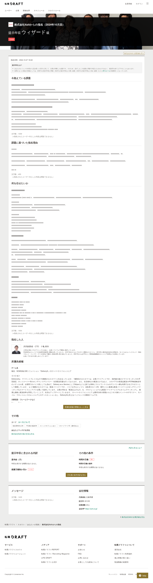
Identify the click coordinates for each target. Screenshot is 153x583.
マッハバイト (113, 574)
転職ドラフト (10, 524)
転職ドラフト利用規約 (123, 554)
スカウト (21, 524)
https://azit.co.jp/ (91, 508)
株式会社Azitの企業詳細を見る (134, 53)
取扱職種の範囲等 (122, 562)
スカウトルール (54, 10)
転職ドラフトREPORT (50, 549)
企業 (17, 10)
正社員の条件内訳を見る (76, 475)
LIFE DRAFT (46, 558)
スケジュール (39, 10)
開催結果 (26, 10)
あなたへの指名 (33, 524)
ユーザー (8, 10)
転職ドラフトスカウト (13, 549)
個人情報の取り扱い (122, 558)
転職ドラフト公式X (49, 562)
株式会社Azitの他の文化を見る (22, 434)
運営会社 (118, 549)
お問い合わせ (83, 558)
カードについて (24, 422)
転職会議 (123, 574)
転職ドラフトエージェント (15, 554)
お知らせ (81, 549)
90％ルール (106, 71)
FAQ (80, 554)
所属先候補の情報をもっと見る (76, 407)
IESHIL (130, 574)
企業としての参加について (88, 562)
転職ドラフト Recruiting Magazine (55, 554)
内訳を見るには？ (135, 448)
